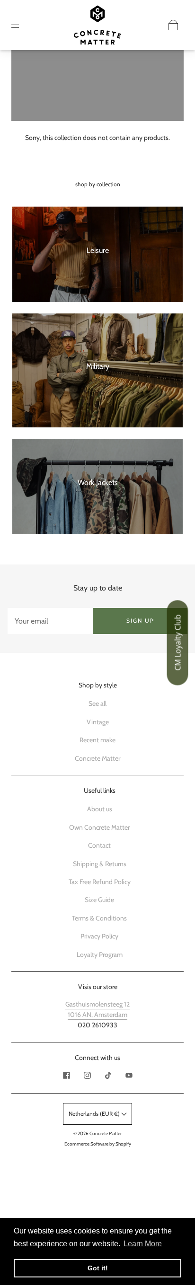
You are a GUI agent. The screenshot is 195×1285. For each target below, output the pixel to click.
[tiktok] (108, 1075)
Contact (99, 845)
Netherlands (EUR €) (95, 1113)
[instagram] (87, 1075)
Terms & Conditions (99, 918)
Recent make (97, 740)
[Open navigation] (21, 25)
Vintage (98, 722)
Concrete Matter (97, 758)
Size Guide (99, 899)
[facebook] (66, 1075)
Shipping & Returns (99, 864)
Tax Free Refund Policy (100, 881)
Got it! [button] (98, 1268)
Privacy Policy (99, 936)
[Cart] (173, 25)
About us (99, 809)
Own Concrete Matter (99, 827)
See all (97, 703)
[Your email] (50, 621)
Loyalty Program (100, 954)
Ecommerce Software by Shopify (97, 1144)
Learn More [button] (143, 1244)
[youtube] (128, 1075)
